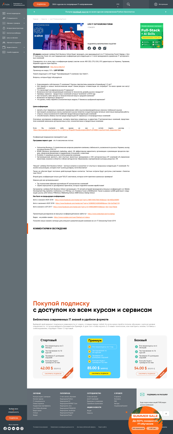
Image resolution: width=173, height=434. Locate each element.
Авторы (116, 403)
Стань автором (92, 396)
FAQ (115, 401)
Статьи (35, 413)
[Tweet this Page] (94, 48)
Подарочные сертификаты (42, 406)
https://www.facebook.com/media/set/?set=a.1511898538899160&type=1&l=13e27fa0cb (85, 207)
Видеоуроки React (66, 415)
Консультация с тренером (41, 396)
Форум (35, 415)
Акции (89, 410)
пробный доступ (81, 12)
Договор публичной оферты (86, 427)
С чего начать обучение (68, 396)
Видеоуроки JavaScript (67, 410)
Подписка (13, 418)
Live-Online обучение (40, 408)
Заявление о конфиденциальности (62, 427)
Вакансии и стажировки (95, 401)
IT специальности (39, 401)
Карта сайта (103, 427)
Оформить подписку (53, 374)
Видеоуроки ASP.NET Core (68, 403)
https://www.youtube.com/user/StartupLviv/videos (72, 217)
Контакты (117, 399)
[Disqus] (82, 259)
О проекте (117, 396)
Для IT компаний (92, 399)
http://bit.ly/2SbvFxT (57, 67)
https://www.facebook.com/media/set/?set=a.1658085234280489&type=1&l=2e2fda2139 (88, 203)
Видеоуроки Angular (66, 413)
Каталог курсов (38, 399)
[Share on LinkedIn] (99, 48)
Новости (90, 413)
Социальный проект (121, 406)
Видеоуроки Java (65, 406)
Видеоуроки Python (66, 399)
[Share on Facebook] (89, 48)
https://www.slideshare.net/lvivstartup (101, 214)
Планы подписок (38, 403)
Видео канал (37, 410)
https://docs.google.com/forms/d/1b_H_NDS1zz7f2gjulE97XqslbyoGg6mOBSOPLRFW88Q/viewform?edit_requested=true (77, 130)
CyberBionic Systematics (95, 403)
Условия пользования (40, 427)
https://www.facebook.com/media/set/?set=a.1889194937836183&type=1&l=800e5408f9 (87, 200)
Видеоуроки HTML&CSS (68, 408)
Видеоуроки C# (65, 401)
